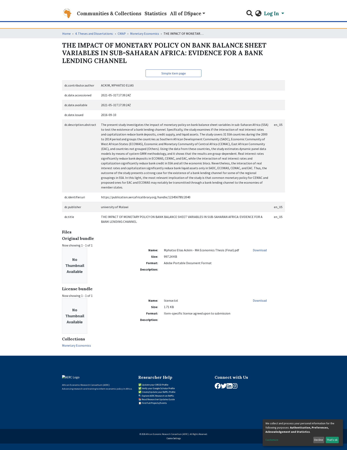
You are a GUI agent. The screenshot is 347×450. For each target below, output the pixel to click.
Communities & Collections (109, 13)
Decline (318, 440)
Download (260, 250)
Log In (272, 13)
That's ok (332, 440)
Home (66, 34)
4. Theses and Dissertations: (94, 34)
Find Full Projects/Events (154, 402)
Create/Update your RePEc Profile (158, 391)
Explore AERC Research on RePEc (158, 395)
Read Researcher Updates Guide (158, 399)
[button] (258, 13)
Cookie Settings (173, 438)
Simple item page (173, 73)
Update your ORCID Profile (155, 384)
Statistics (156, 13)
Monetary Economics (144, 34)
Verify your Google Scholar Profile (158, 388)
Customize (271, 440)
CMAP (122, 34)
